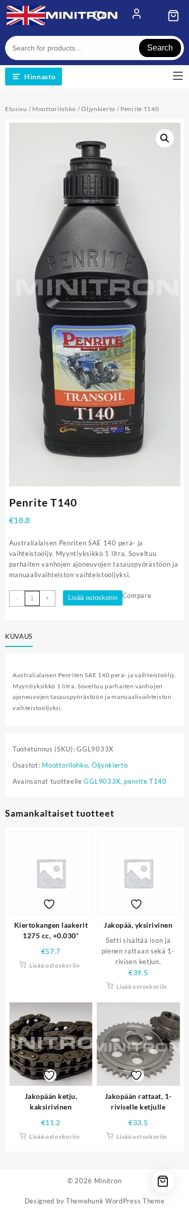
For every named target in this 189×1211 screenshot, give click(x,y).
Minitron (108, 1181)
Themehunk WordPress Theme (115, 1201)
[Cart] (173, 16)
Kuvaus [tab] (19, 636)
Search (160, 47)
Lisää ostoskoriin (92, 597)
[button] (165, 138)
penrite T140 (145, 781)
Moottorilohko (54, 109)
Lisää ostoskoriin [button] (54, 965)
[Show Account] (136, 16)
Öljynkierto (98, 109)
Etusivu (16, 109)
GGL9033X (102, 781)
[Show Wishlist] (101, 15)
